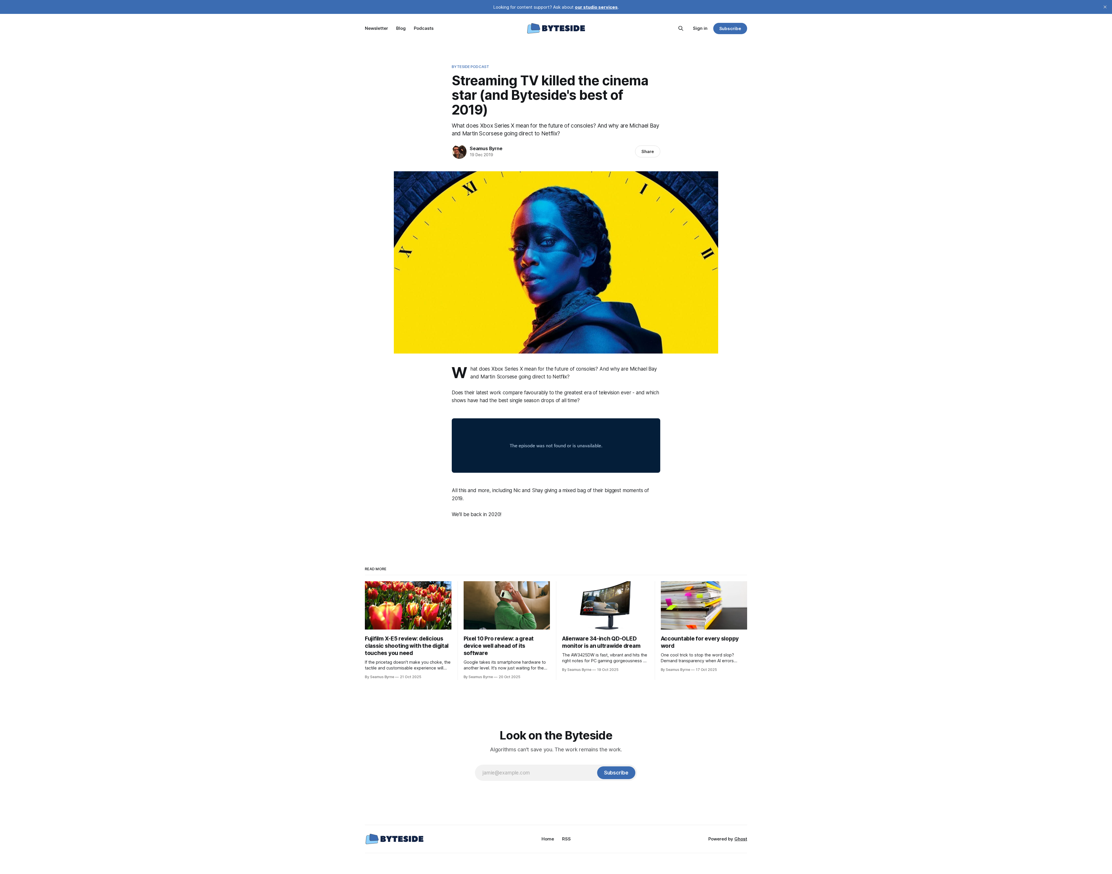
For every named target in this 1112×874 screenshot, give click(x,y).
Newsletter (376, 28)
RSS (566, 839)
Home (548, 839)
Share (647, 151)
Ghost (740, 839)
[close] (1105, 7)
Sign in (700, 28)
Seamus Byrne (486, 148)
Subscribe (730, 28)
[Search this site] (680, 28)
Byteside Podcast (470, 66)
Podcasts (424, 28)
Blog (401, 28)
